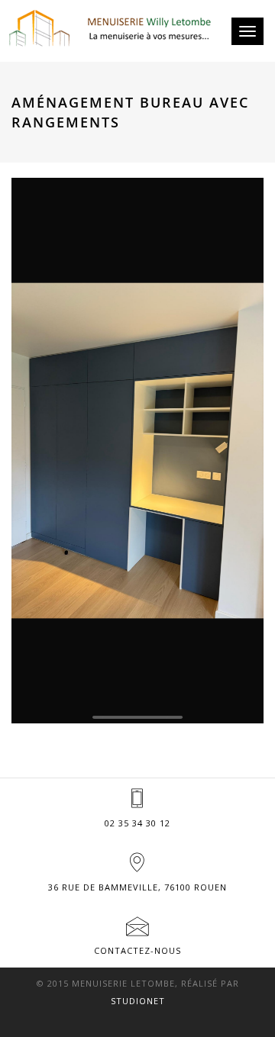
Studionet (138, 1000)
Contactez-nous (137, 950)
